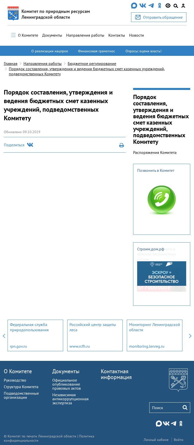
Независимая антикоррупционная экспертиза (70, 398)
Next (190, 335)
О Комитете (28, 35)
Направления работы (85, 35)
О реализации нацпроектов (49, 53)
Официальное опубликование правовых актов (66, 384)
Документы (52, 35)
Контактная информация (116, 374)
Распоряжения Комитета (155, 152)
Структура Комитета (21, 386)
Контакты (116, 35)
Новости (136, 35)
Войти (178, 439)
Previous (3, 335)
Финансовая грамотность (96, 53)
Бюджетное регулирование (92, 63)
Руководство (15, 380)
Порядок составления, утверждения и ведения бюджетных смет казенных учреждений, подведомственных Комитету (87, 71)
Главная (10, 63)
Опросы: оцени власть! (143, 51)
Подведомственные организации (21, 395)
